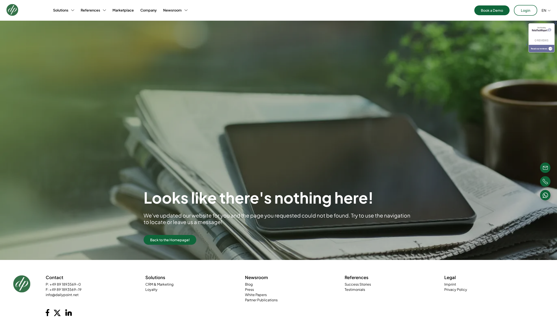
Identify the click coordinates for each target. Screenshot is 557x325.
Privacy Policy (455, 289)
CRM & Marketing (159, 284)
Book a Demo (492, 10)
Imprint (450, 284)
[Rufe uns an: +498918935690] (545, 181)
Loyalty (151, 289)
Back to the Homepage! (170, 240)
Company (148, 10)
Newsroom (172, 10)
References (90, 10)
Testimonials (355, 289)
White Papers (256, 294)
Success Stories (358, 284)
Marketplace (123, 10)
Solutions (60, 10)
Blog (249, 284)
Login (525, 10)
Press (249, 289)
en (544, 10)
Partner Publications (261, 300)
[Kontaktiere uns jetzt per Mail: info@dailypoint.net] (545, 167)
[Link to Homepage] (12, 10)
